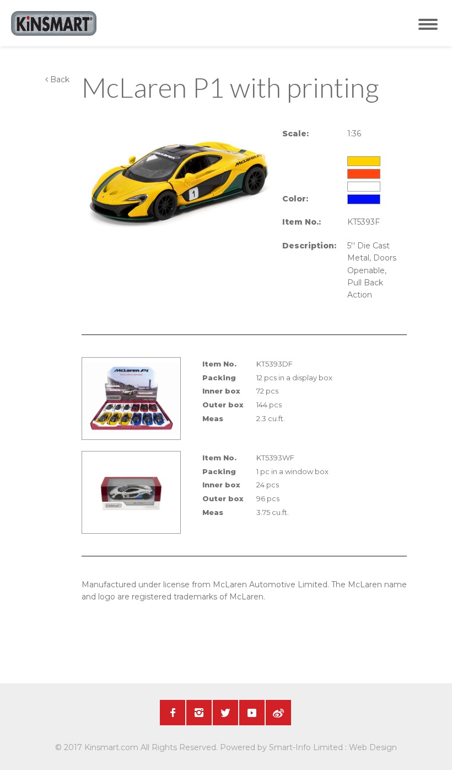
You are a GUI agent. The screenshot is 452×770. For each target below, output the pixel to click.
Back (58, 79)
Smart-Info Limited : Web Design (333, 747)
